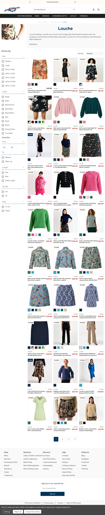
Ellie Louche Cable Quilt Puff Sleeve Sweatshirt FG (87, 129)
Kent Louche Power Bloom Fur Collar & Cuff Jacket (88, 91)
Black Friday (27, 462)
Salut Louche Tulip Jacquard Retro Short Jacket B (62, 279)
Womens (7, 459)
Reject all (18, 512)
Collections (8, 475)
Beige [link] (7, 97)
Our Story (46, 456)
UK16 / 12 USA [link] (10, 86)
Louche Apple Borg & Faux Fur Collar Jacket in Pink (37, 204)
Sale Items (8, 469)
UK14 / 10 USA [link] (10, 81)
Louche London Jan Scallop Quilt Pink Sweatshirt (87, 204)
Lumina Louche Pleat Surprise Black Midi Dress (62, 91)
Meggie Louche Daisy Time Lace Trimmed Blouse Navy (61, 392)
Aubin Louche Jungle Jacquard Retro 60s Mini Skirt (88, 279)
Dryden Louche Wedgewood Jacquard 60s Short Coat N (87, 317)
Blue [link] (7, 117)
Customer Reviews (50, 462)
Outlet (6, 472)
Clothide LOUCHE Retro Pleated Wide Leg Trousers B (62, 354)
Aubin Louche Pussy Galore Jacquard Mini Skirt (61, 429)
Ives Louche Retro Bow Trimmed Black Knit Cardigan (62, 204)
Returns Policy (67, 469)
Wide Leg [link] (8, 161)
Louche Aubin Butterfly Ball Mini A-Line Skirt (87, 166)
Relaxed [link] (8, 157)
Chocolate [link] (9, 133)
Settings (7, 512)
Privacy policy (49, 503)
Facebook (85, 462)
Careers (46, 469)
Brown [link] (7, 125)
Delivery (65, 462)
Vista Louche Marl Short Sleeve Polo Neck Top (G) (88, 241)
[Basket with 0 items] (98, 10)
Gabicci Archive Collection (33, 456)
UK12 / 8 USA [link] (10, 77)
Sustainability (47, 465)
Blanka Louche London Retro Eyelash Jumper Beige (88, 429)
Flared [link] (7, 211)
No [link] (6, 196)
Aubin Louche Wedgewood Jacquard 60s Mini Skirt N (61, 317)
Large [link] (7, 65)
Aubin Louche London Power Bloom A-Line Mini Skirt (36, 129)
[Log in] (93, 10)
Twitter (84, 465)
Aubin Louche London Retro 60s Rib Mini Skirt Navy (36, 354)
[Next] (75, 439)
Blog (83, 456)
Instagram (85, 459)
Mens (6, 456)
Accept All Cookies (33, 512)
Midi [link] (6, 176)
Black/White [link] (9, 113)
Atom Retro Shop (49, 459)
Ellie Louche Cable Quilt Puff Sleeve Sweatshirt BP (62, 129)
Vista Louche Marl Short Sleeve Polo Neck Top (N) (62, 241)
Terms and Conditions (32, 503)
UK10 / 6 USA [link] (10, 73)
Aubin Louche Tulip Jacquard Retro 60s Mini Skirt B (37, 317)
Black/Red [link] (9, 109)
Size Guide (66, 459)
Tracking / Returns (69, 465)
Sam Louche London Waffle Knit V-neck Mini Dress (36, 429)
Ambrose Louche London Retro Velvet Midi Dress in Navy (35, 167)
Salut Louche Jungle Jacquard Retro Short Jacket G (37, 279)
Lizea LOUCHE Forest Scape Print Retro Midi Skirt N (36, 392)
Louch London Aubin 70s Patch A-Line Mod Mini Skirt (62, 166)
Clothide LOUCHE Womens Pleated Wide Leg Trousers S (88, 354)
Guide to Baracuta (30, 459)
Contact (65, 456)
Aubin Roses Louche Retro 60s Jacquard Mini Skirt (37, 91)
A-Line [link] (7, 207)
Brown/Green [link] (10, 129)
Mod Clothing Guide (30, 469)
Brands (6, 465)
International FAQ (68, 475)
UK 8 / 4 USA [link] (10, 69)
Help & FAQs (66, 472)
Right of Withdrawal (74, 503)
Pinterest (85, 469)
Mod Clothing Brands (31, 465)
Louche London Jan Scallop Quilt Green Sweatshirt (36, 241)
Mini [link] (6, 172)
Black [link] (7, 101)
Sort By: (81, 53)
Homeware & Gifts (10, 462)
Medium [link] (8, 61)
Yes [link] (6, 191)
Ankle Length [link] (10, 180)
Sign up (52, 494)
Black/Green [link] (9, 105)
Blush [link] (7, 121)
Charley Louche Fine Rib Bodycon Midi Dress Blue (86, 392)
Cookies (60, 503)
